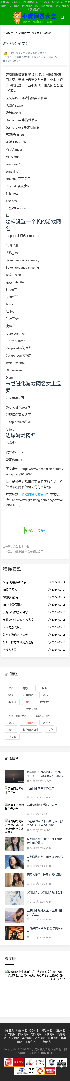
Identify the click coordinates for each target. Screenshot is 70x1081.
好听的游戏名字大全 (15, 634)
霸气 (11, 729)
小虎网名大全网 (35, 22)
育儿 (11, 722)
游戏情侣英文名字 (34, 494)
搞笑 (11, 695)
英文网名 (27, 1037)
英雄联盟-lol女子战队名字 (28, 551)
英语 (44, 688)
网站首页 (8, 1030)
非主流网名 (44, 1041)
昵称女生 (45, 701)
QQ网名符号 (10, 597)
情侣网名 (23, 1034)
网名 (45, 695)
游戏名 (47, 722)
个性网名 (49, 1034)
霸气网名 (36, 1034)
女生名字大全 (21, 546)
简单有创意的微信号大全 (42, 804)
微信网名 (21, 1030)
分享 (43, 530)
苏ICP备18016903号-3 (42, 1052)
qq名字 (27, 688)
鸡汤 (11, 688)
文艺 (11, 708)
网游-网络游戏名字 (14, 582)
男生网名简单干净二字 (41, 788)
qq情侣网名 (10, 589)
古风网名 (40, 1037)
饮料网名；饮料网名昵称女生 (45, 892)
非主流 (12, 701)
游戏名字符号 (11, 649)
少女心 (12, 736)
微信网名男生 (31, 729)
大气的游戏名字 (12, 627)
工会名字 (30, 1041)
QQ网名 (34, 1030)
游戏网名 (46, 1030)
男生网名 (60, 1030)
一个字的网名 (31, 708)
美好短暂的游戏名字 (15, 612)
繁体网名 (14, 1037)
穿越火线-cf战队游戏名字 (18, 619)
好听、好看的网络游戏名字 (19, 642)
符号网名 (28, 695)
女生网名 (10, 1034)
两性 (28, 701)
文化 (50, 729)
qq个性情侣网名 (13, 604)
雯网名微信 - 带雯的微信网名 (45, 874)
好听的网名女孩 (17, 715)
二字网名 (28, 722)
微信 (30, 530)
